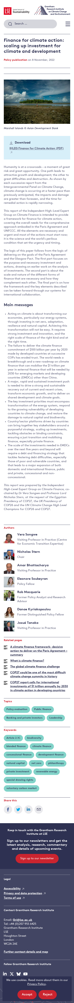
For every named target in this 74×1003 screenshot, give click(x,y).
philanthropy (56, 763)
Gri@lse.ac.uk (22, 920)
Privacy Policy (36, 984)
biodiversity (34, 738)
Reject (50, 996)
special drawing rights (19, 780)
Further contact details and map (26, 952)
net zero (36, 763)
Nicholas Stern (28, 552)
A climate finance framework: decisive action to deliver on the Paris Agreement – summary (38, 651)
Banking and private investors (24, 718)
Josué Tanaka (27, 623)
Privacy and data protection (23, 893)
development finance (51, 754)
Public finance (42, 709)
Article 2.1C (13, 738)
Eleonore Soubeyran (32, 578)
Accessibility (12, 888)
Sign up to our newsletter (37, 858)
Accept (29, 996)
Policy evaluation (16, 709)
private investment (17, 771)
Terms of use (12, 898)
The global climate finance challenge (35, 666)
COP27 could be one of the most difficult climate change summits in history (38, 674)
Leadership (55, 718)
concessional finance (18, 754)
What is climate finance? (27, 660)
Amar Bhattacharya (33, 565)
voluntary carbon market (21, 788)
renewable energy (46, 771)
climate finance (41, 746)
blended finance (16, 746)
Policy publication (15, 60)
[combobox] (30, 24)
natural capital (15, 763)
